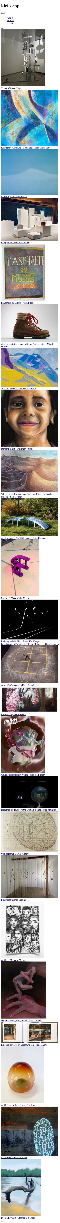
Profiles (10, 20)
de (2, 13)
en (4, 13)
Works (10, 18)
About (10, 23)
